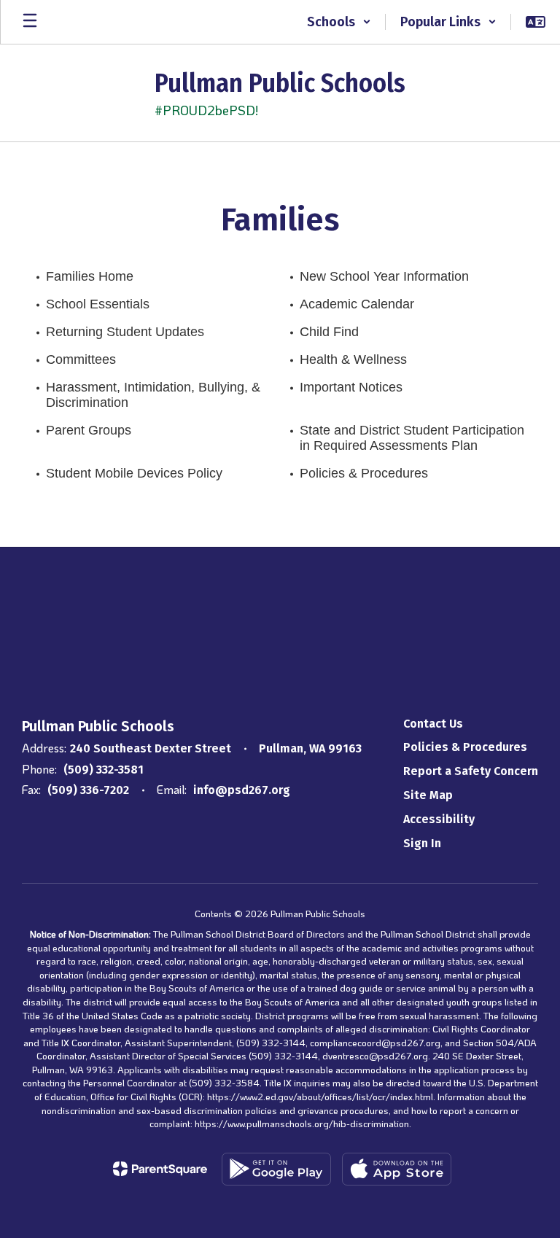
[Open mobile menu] (30, 22)
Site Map (428, 795)
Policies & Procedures (465, 747)
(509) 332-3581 (103, 769)
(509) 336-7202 (88, 790)
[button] (339, 22)
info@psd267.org (241, 790)
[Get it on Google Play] (276, 1169)
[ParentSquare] (160, 1169)
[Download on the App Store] (396, 1169)
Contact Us (433, 724)
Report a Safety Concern (470, 771)
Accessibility (439, 819)
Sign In (422, 843)
